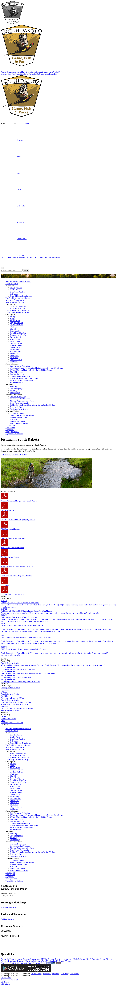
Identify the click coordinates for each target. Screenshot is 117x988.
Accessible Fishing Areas (14, 300)
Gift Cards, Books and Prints (34, 963)
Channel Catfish (16, 343)
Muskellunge (14, 349)
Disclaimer (64, 974)
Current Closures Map (18, 397)
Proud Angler (10, 426)
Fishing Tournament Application (17, 310)
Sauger (12, 319)
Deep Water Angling (17, 292)
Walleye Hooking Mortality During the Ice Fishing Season (31, 370)
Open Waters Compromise (19, 403)
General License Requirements (21, 296)
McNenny (13, 391)
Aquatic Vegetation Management (22, 415)
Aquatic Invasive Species (14, 302)
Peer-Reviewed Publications (20, 366)
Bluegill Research (16, 372)
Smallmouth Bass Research (20, 376)
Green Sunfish (15, 331)
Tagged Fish (9, 430)
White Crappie (15, 339)
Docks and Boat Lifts (17, 421)
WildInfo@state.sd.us (8, 907)
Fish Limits (14, 294)
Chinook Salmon (16, 360)
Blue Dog (13, 386)
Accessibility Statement (51, 974)
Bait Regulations (16, 288)
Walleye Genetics (16, 382)
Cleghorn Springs (16, 389)
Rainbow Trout (15, 351)
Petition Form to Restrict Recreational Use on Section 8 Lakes (32, 405)
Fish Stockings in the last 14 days (17, 298)
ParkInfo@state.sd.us (8, 919)
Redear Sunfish (15, 337)
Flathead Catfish (16, 345)
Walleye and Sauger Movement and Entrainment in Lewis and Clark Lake (36, 368)
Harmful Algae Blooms (18, 417)
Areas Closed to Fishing (18, 306)
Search (25, 270)
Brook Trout (14, 356)
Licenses (27, 124)
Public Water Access (17, 308)
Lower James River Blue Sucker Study (24, 378)
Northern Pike (15, 347)
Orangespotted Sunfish (18, 335)
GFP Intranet (74, 974)
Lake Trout (14, 358)
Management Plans (12, 432)
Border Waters (15, 290)
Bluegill (13, 329)
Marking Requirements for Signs (22, 401)
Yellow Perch (15, 321)
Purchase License (11, 284)
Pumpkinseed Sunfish (18, 333)
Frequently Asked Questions (20, 399)
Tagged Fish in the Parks (14, 434)
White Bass (14, 327)
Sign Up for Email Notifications (12, 963)
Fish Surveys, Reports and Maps (17, 312)
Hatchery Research (17, 374)
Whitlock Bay (15, 393)
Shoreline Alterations (17, 413)
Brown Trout (14, 354)
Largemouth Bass (16, 323)
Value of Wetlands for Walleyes (21, 380)
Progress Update (16, 407)
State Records (10, 428)
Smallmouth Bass (16, 325)
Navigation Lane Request (19, 409)
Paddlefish (14, 362)
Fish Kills (13, 419)
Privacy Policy (36, 974)
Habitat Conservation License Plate (18, 282)
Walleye (13, 317)
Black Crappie (15, 341)
